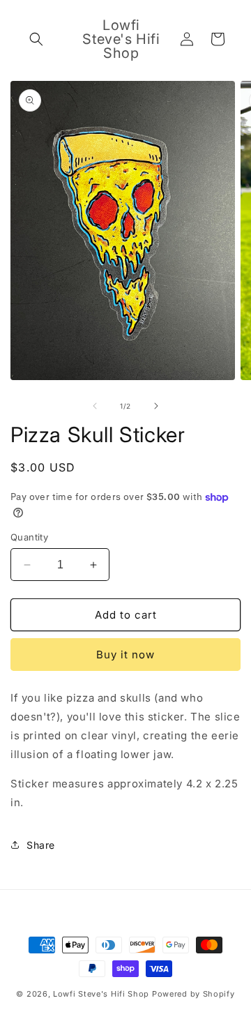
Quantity (29, 537)
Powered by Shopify (193, 994)
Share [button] (40, 845)
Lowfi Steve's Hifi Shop (101, 994)
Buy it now (125, 654)
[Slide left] (94, 406)
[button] (36, 39)
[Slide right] (156, 406)
